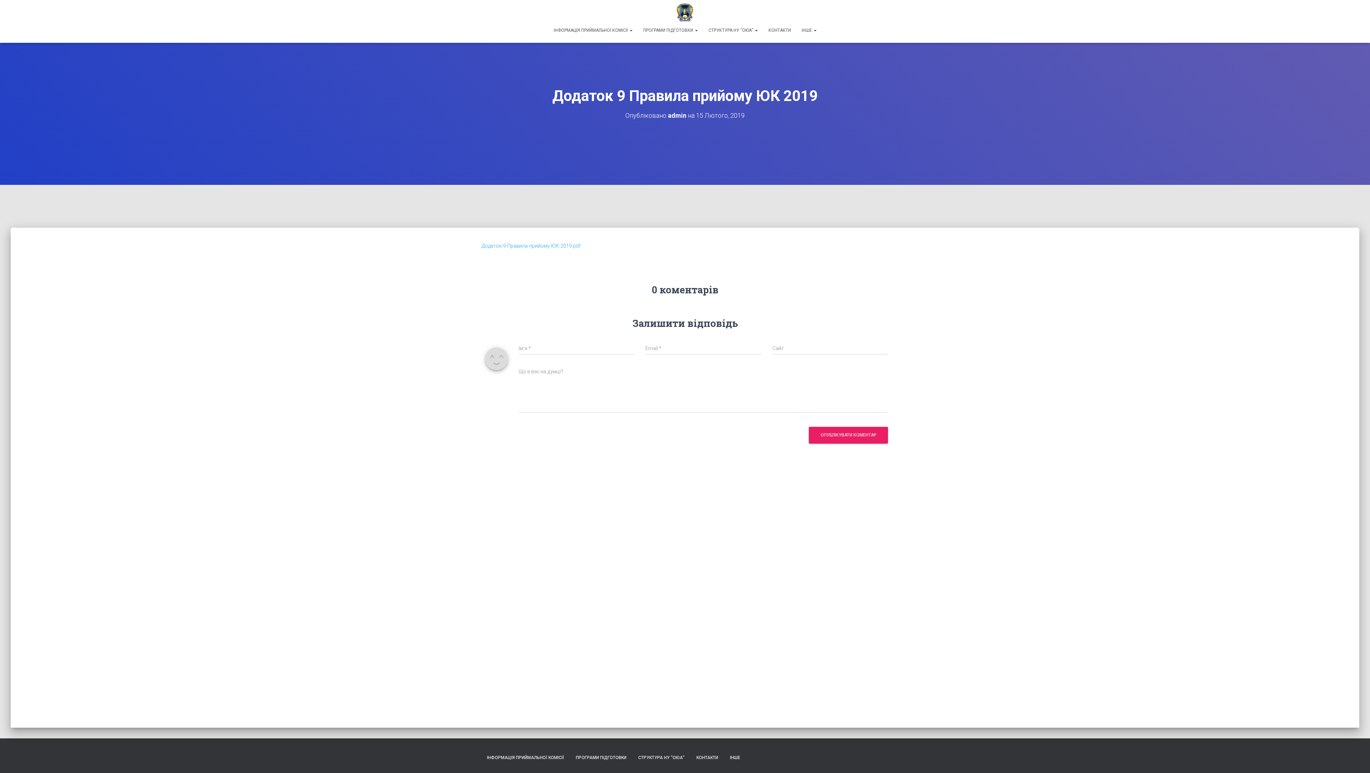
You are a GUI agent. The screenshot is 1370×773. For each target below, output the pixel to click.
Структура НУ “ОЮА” (731, 30)
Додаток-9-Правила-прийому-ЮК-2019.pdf (531, 246)
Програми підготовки (668, 30)
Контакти (779, 30)
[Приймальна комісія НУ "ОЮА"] (685, 12)
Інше (807, 30)
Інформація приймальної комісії (591, 30)
